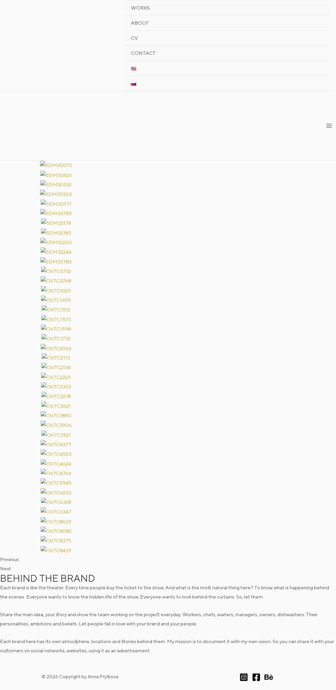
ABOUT (140, 23)
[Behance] (268, 677)
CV (134, 38)
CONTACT (143, 53)
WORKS (140, 7)
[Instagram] (244, 677)
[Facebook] (256, 677)
